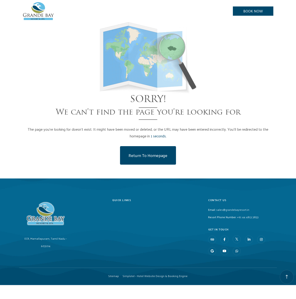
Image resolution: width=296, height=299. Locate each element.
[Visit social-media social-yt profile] (224, 251)
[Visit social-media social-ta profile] (212, 240)
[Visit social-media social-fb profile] (224, 240)
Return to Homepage (148, 155)
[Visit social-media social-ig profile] (261, 240)
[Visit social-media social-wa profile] (237, 251)
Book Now (253, 11)
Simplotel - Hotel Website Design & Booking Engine (155, 276)
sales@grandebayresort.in (232, 209)
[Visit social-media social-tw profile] (237, 239)
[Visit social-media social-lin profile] (249, 240)
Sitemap (113, 276)
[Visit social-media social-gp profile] (212, 251)
